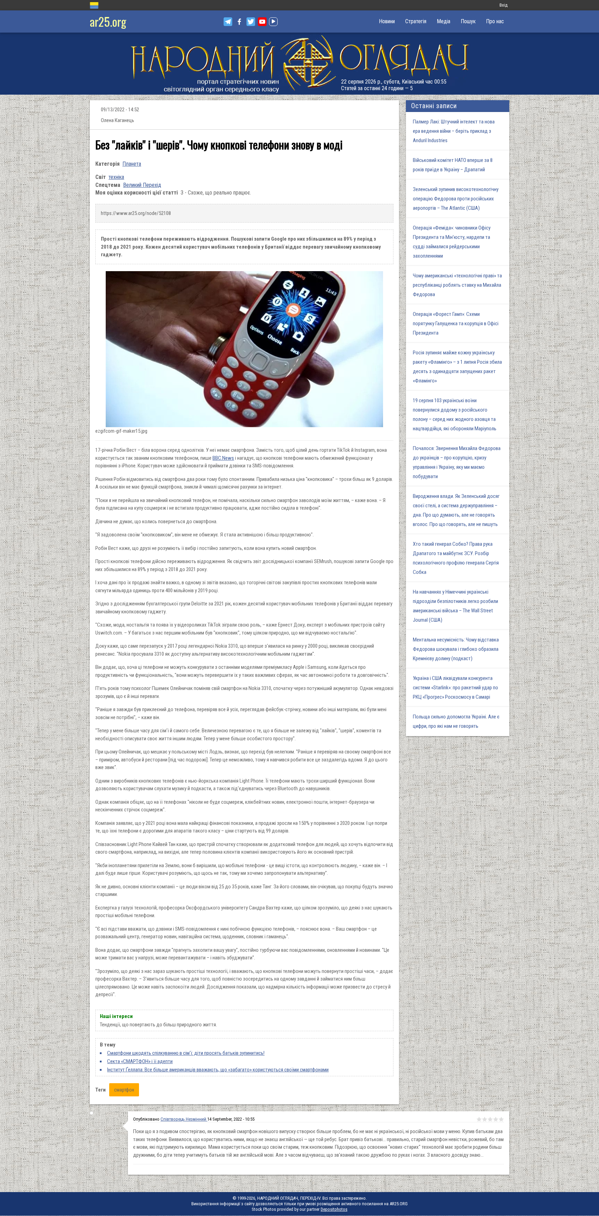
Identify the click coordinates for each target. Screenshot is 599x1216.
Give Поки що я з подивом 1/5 (479, 1119)
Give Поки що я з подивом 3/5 (490, 1119)
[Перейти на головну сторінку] (299, 64)
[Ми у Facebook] (239, 21)
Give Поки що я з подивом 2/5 (484, 1119)
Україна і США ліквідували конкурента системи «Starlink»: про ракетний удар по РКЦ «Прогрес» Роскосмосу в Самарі (455, 687)
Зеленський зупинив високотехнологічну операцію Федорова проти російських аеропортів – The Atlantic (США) (455, 198)
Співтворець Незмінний (183, 1119)
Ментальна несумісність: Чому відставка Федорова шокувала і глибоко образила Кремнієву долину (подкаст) (456, 649)
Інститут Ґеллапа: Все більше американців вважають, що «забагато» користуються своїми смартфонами (218, 1070)
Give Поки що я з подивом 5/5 (501, 1119)
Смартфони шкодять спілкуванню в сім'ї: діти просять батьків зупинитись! (185, 1053)
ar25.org (108, 21)
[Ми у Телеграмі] (228, 21)
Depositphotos (334, 1209)
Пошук (468, 21)
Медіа (443, 21)
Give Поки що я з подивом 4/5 (495, 1119)
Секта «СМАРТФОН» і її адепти (140, 1061)
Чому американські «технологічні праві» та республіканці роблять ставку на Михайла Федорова (457, 285)
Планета (131, 164)
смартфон (124, 1090)
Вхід (503, 5)
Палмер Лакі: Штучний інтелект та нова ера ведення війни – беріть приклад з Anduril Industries (454, 131)
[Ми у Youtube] (262, 21)
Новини (387, 21)
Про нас (495, 21)
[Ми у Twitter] (250, 21)
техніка (116, 177)
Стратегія (415, 21)
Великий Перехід (142, 185)
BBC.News (223, 458)
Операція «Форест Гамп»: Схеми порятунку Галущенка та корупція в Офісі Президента (455, 323)
